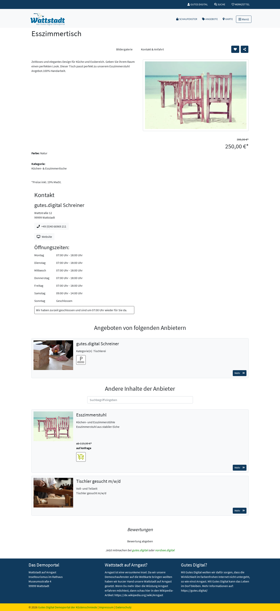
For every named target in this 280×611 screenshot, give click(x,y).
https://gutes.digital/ (194, 590)
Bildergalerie (124, 49)
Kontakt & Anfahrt (152, 49)
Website (47, 237)
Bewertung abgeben (140, 541)
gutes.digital (140, 550)
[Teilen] (244, 49)
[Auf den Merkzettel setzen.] (235, 49)
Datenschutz (123, 607)
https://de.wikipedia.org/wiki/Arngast (138, 595)
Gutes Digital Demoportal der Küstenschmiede (67, 607)
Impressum (106, 607)
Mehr (237, 373)
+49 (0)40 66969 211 (53, 226)
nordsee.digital (164, 550)
